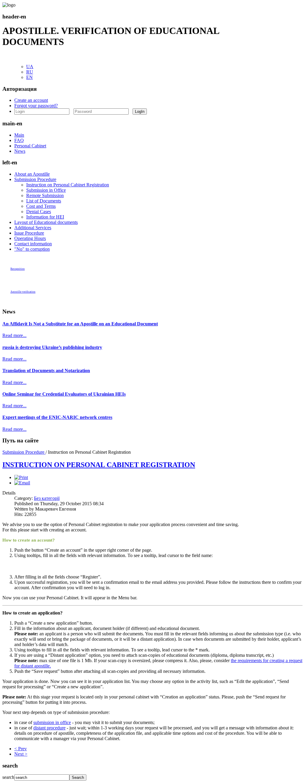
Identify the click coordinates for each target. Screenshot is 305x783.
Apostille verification (22, 291)
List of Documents (43, 200)
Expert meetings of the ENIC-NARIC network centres (57, 417)
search (8, 777)
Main (19, 135)
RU (29, 71)
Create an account (31, 100)
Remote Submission (45, 195)
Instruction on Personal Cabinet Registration (67, 184)
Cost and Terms (41, 206)
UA (29, 66)
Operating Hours (30, 238)
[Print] (21, 477)
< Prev (20, 748)
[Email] (22, 482)
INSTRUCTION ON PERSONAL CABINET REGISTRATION (98, 465)
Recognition (17, 268)
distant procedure (49, 727)
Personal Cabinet (30, 145)
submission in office (52, 722)
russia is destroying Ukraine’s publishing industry (52, 347)
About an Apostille (32, 174)
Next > (20, 754)
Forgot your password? (36, 105)
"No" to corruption (32, 249)
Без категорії (47, 498)
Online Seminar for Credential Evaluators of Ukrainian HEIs (64, 394)
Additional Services (32, 227)
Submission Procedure (35, 179)
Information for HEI (45, 216)
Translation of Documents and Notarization (46, 370)
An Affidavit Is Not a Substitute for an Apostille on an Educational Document (80, 323)
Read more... (14, 335)
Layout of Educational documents (46, 222)
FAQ (19, 140)
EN (29, 77)
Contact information (33, 243)
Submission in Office (46, 190)
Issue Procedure (29, 232)
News (19, 151)
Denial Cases (38, 211)
